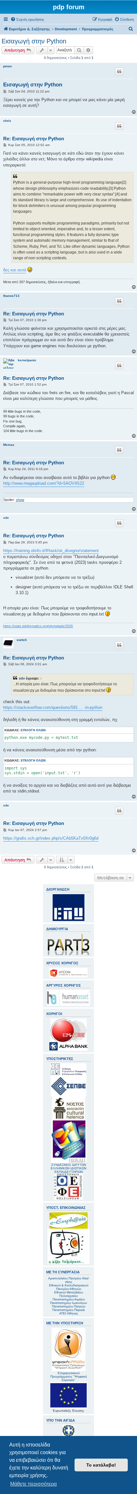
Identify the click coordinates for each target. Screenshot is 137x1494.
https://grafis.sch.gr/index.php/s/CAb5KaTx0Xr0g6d (50, 838)
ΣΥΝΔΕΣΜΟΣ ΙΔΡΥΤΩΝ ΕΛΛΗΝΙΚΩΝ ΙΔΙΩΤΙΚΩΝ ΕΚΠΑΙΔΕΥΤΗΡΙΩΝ (68, 1168)
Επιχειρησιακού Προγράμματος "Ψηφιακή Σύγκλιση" (68, 1376)
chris (7, 120)
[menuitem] (27, 19)
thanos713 (11, 296)
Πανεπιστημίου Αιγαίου (69, 1299)
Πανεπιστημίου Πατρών (68, 1306)
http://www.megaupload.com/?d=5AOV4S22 (43, 483)
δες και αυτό (14, 270)
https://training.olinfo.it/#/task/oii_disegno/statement (51, 550)
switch (22, 640)
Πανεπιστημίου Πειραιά (68, 1310)
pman (7, 66)
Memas (8, 444)
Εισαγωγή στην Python (34, 41)
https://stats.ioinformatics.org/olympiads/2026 (38, 626)
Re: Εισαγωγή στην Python (33, 138)
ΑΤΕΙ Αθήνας (68, 1313)
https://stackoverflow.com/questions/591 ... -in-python (52, 707)
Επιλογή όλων (33, 730)
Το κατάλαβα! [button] (101, 1465)
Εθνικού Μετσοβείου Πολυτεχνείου (68, 1294)
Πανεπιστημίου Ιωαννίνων (68, 1303)
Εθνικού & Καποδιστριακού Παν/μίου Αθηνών (68, 1287)
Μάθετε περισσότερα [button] (33, 1484)
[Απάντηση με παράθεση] (119, 71)
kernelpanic (27, 360)
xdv (6, 517)
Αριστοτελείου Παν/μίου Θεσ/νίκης (68, 1280)
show (20, 500)
